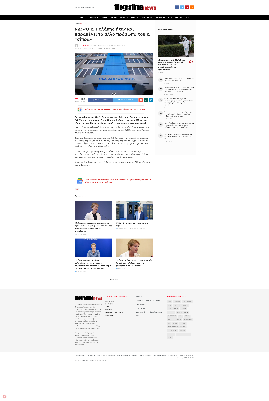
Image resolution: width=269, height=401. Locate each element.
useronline (111, 355)
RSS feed (139, 316)
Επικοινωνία (140, 308)
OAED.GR (177, 301)
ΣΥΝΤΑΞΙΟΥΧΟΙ (172, 330)
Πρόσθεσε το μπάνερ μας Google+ (148, 300)
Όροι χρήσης (140, 304)
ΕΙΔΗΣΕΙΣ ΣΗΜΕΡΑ (182, 312)
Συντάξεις (171, 334)
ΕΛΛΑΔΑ (104, 17)
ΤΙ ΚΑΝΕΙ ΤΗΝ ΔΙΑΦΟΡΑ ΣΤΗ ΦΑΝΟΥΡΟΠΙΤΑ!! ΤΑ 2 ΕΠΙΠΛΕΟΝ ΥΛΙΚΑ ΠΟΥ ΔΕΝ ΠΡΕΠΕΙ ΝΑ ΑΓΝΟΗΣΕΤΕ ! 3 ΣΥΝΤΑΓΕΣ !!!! (179, 89)
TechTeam (85, 45)
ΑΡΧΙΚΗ (83, 17)
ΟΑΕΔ (175, 323)
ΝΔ (77, 189)
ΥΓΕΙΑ (170, 17)
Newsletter (91, 355)
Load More (114, 279)
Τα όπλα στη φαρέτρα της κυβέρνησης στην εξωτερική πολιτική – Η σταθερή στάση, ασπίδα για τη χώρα (177, 114)
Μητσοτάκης (188, 319)
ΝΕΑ (169, 323)
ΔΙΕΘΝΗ (114, 17)
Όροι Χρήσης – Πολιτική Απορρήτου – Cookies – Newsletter (173, 355)
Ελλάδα (187, 316)
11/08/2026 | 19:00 (122, 268)
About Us (139, 297)
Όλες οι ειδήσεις (145, 355)
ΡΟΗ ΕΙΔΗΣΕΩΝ (189, 358)
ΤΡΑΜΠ (187, 334)
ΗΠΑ (169, 319)
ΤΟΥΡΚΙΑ (180, 334)
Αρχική (77, 23)
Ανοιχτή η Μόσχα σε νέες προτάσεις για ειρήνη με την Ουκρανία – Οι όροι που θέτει (178, 136)
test (104, 355)
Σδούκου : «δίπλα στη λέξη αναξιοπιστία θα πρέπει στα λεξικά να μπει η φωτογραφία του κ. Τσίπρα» (134, 262)
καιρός (170, 337)
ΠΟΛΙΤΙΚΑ (111, 48)
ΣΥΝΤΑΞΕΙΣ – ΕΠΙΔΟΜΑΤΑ (129, 17)
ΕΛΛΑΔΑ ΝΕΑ (93, 17)
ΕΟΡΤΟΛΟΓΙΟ (172, 316)
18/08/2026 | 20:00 (81, 234)
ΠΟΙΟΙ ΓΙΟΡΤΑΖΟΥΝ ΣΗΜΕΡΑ (176, 326)
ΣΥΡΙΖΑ (182, 330)
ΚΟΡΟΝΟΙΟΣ (177, 319)
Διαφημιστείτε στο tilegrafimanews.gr (149, 312)
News (169, 301)
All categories (80, 355)
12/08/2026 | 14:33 (81, 271)
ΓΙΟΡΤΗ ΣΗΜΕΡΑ (173, 308)
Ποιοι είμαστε (177, 358)
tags (99, 355)
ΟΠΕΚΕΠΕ (182, 323)
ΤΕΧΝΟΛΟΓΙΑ (160, 17)
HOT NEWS (83, 23)
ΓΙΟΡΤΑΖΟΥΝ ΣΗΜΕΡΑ (181, 305)
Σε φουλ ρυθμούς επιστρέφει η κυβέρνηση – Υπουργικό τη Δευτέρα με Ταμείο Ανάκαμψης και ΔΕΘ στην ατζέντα (179, 125)
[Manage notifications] (4, 396)
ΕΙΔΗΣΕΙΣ (171, 312)
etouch (105, 360)
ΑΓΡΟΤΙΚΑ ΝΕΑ (147, 17)
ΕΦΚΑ (180, 316)
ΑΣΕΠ (169, 305)
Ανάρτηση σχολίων (123, 355)
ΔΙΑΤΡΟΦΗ (179, 17)
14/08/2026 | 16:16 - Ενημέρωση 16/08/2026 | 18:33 (131, 228)
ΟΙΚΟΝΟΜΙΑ (109, 316)
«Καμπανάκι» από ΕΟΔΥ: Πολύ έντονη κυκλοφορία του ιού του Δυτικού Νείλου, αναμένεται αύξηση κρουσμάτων (171, 64)
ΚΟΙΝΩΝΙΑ (109, 310)
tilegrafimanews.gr (88, 360)
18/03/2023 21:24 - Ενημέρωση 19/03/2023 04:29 (109, 45)
